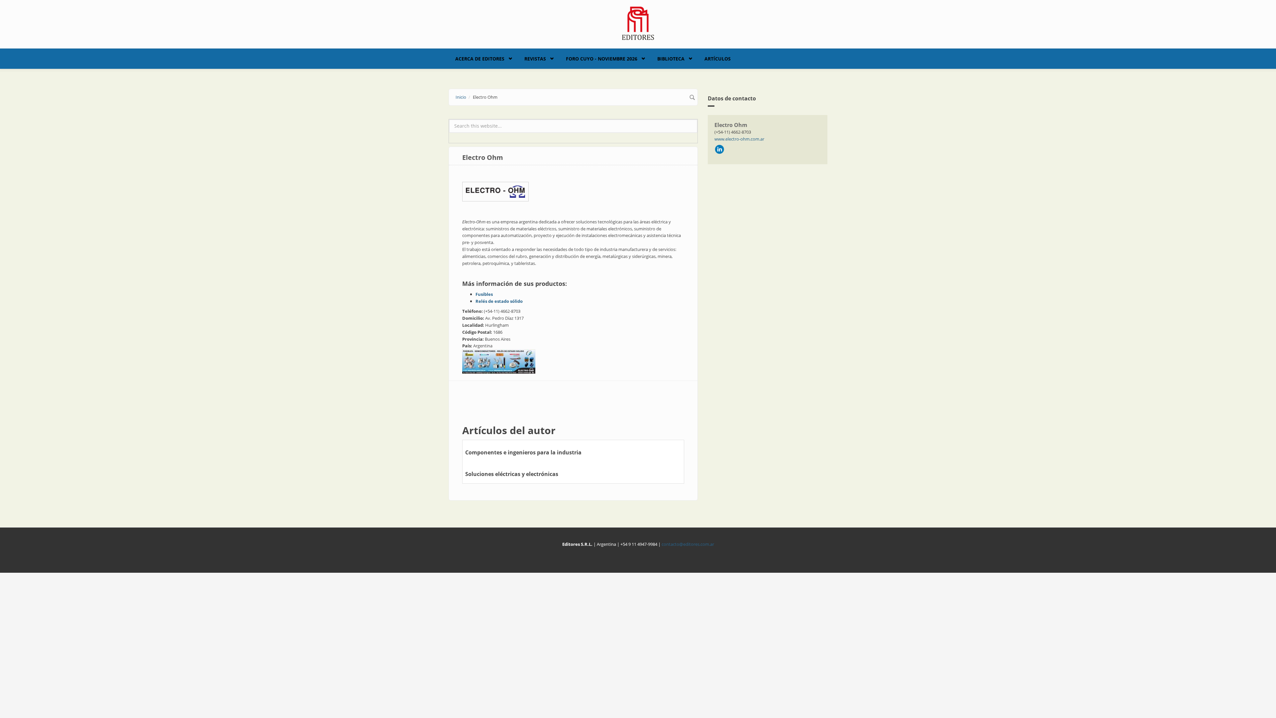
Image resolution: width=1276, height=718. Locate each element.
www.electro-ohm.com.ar (739, 139)
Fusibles (484, 294)
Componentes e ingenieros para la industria (523, 452)
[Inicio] (638, 23)
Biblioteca (671, 59)
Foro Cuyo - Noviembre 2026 (601, 59)
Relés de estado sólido (499, 301)
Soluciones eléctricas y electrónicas (511, 474)
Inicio (461, 97)
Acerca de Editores (479, 59)
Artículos (717, 59)
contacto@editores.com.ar (688, 544)
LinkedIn (719, 149)
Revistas (535, 59)
